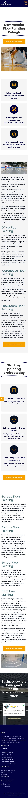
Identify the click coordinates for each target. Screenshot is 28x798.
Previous (1, 710)
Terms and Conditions (15, 795)
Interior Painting (7, 755)
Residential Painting (8, 761)
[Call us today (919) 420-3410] (2, 399)
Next (27, 710)
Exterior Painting (7, 757)
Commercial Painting (8, 764)
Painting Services (7, 752)
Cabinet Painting (7, 759)
